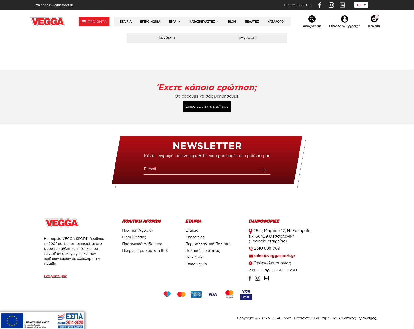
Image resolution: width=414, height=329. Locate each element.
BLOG (232, 21)
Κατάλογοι (276, 21)
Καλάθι (374, 26)
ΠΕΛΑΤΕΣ (252, 21)
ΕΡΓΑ (172, 21)
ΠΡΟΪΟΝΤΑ (97, 21)
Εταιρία (126, 21)
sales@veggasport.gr (274, 255)
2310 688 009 (302, 4)
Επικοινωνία (150, 21)
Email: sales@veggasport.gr (53, 4)
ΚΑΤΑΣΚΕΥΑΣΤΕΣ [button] (202, 21)
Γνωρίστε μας (55, 276)
